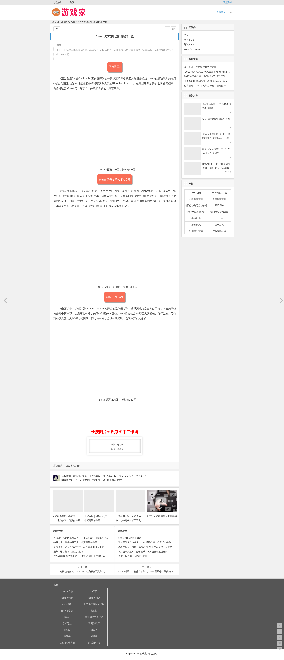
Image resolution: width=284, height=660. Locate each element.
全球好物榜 (67, 610)
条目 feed (189, 40)
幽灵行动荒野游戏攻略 (196, 205)
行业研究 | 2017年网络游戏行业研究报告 (205, 85)
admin (125, 476)
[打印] (167, 28)
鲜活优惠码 (94, 642)
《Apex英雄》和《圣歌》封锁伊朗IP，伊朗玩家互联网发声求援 (216, 138)
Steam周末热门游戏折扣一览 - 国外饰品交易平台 (100, 480)
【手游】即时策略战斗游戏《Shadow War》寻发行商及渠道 (215, 81)
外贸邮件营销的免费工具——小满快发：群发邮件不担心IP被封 (66, 520)
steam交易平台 (219, 192)
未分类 (219, 218)
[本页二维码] (279, 649)
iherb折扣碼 (94, 597)
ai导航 (94, 591)
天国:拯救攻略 (196, 199)
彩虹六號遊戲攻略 (196, 212)
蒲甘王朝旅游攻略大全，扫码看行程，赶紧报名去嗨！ (145, 542)
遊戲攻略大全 (68, 21)
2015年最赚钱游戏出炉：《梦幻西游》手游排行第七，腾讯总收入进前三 (90, 556)
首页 (56, 21)
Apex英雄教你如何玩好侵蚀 (216, 119)
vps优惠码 (67, 604)
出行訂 (67, 617)
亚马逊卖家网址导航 (94, 604)
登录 (72, 2)
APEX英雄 (196, 192)
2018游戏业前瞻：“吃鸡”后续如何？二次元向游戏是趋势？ (214, 76)
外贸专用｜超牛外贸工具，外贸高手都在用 (75, 542)
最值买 (67, 636)
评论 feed (189, 44)
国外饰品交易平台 (94, 617)
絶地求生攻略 (196, 231)
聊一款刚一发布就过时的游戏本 (200, 67)
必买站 (67, 629)
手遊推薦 (196, 218)
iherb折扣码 (67, 597)
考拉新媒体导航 (67, 642)
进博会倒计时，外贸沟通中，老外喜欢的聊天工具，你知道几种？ (129, 520)
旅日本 (94, 629)
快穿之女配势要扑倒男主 (130, 537)
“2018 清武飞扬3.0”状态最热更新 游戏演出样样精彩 (210, 71)
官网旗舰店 (94, 623)
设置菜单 (227, 2)
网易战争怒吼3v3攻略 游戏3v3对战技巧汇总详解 (143, 551)
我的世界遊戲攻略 (219, 212)
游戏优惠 (196, 224)
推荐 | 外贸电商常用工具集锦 (162, 516)
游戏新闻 (219, 224)
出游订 (94, 610)
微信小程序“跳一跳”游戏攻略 (132, 556)
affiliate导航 (67, 591)
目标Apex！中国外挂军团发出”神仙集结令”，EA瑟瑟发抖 (216, 167)
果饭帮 (94, 636)
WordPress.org (192, 49)
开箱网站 (219, 205)
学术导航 (67, 623)
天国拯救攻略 (219, 199)
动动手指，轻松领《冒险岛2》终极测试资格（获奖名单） (147, 547)
